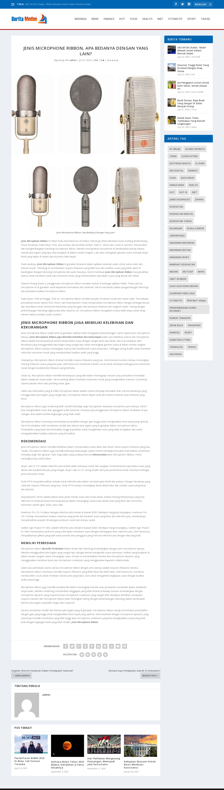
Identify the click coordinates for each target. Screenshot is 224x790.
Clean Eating (189, 156)
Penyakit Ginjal (196, 300)
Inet (160, 19)
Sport (191, 19)
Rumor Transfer (180, 318)
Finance (109, 19)
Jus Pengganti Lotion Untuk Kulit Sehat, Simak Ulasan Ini (193, 85)
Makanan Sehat (179, 257)
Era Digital (176, 170)
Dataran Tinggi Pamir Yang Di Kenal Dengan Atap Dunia (193, 68)
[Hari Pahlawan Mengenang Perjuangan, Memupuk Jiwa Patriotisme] (104, 744)
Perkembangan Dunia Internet (183, 309)
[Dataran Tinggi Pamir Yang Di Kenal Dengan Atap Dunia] (172, 67)
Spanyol (175, 332)
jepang (199, 199)
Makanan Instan (180, 250)
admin (73, 60)
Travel (205, 19)
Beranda (81, 19)
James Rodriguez (180, 199)
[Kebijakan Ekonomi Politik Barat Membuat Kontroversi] (140, 746)
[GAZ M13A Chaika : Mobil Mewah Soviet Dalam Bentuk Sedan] (172, 50)
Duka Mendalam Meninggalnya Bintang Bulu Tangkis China (56, 4)
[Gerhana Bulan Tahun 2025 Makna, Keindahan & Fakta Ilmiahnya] (67, 746)
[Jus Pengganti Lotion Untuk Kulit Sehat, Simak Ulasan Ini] (172, 85)
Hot (122, 19)
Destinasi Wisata (180, 163)
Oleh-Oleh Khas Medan (184, 286)
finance (193, 170)
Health (147, 19)
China (173, 156)
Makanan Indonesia (182, 242)
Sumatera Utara (180, 339)
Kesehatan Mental (181, 213)
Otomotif (175, 19)
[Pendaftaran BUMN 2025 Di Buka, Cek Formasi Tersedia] (31, 744)
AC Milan (175, 148)
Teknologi (176, 346)
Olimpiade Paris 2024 (182, 293)
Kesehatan (176, 206)
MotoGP (188, 271)
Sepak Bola (176, 325)
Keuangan (176, 228)
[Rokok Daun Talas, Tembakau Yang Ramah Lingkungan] (172, 120)
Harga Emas (177, 185)
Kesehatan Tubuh (181, 221)
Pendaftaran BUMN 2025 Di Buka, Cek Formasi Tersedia (29, 761)
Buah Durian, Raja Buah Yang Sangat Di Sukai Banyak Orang (191, 103)
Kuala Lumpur (195, 228)
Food (133, 19)
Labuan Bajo (177, 235)
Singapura (194, 325)
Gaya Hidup (187, 177)
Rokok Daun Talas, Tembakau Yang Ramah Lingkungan (191, 120)
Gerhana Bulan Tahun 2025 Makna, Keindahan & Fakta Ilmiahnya (67, 764)
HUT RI (183, 192)
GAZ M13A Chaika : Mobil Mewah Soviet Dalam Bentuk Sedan (191, 50)
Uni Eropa (176, 354)
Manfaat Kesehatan (182, 264)
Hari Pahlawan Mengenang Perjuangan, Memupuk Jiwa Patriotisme (103, 761)
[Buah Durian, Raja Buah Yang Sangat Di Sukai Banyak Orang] (172, 102)
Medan (174, 271)
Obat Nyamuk (178, 278)
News (95, 19)
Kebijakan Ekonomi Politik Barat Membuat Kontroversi (140, 764)
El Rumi (199, 163)
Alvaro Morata (195, 148)
